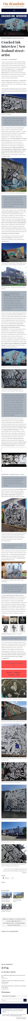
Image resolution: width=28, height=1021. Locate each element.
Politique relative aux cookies (16, 1015)
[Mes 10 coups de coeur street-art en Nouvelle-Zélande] (6, 895)
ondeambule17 (13, 59)
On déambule (14, 3)
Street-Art (21, 38)
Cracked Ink (4, 581)
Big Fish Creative (15, 474)
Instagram (17, 672)
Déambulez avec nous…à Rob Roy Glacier (17, 900)
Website (9, 672)
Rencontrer (15, 38)
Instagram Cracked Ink (6, 633)
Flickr (18, 675)
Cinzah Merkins (8, 237)
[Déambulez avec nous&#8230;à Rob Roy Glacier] (18, 895)
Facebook (11, 675)
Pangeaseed (7, 295)
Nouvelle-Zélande (6, 38)
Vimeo (22, 474)
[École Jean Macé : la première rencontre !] (6, 906)
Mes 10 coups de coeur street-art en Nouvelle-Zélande (5, 900)
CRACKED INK (4, 474)
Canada (20, 489)
